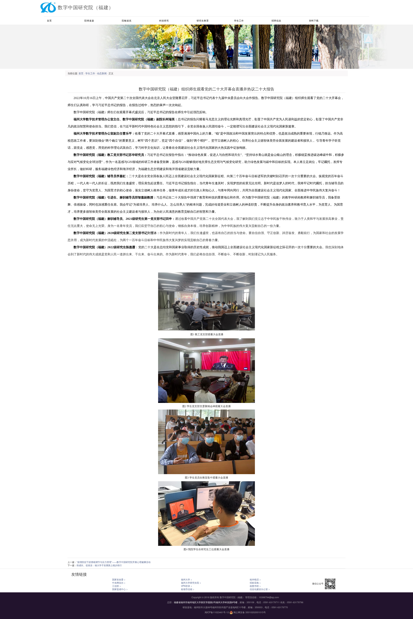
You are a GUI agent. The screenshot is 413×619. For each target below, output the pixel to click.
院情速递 (89, 20)
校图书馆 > (255, 586)
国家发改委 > (118, 579)
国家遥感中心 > (120, 589)
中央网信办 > (118, 582)
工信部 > (116, 586)
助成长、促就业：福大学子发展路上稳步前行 (99, 565)
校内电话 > (255, 579)
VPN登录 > (186, 586)
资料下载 (314, 20)
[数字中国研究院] (48, 9)
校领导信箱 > (187, 589)
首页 (49, 20)
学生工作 (239, 20)
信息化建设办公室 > (260, 589)
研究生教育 (203, 20)
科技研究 (164, 20)
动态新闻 (102, 73)
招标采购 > (255, 582)
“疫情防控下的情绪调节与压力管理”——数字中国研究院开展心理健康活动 (114, 562)
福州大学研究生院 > (191, 582)
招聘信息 (276, 20)
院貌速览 (126, 20)
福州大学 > (186, 579)
